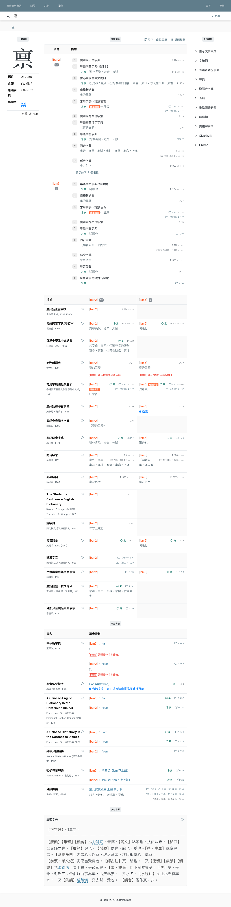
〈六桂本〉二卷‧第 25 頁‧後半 (166, 794)
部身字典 (85, 160)
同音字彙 (85, 146)
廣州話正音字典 (90, 60)
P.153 (178, 106)
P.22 (181, 770)
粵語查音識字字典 (91, 122)
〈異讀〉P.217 (176, 111)
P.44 (131, 586)
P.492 (181, 698)
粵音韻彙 (85, 266)
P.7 (182, 139)
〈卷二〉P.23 (126, 562)
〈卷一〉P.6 (127, 557)
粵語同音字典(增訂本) (94, 66)
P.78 (181, 233)
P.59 (131, 572)
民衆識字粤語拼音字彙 (94, 278)
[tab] (13, 27)
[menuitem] (208, 51)
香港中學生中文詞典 (93, 78)
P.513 (181, 741)
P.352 (181, 751)
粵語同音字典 (88, 134)
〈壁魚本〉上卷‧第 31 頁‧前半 (167, 789)
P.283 (181, 643)
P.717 (181, 707)
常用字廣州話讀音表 (93, 101)
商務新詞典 (87, 89)
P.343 (180, 732)
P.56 (181, 283)
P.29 (131, 608)
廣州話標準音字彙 (91, 116)
